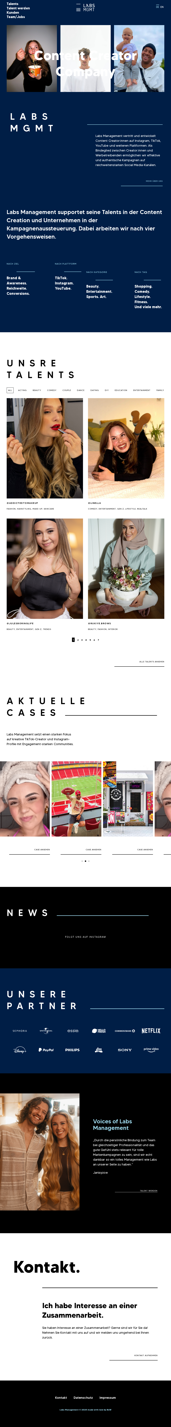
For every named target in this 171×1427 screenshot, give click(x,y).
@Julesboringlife (20, 623)
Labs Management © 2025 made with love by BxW (85, 1409)
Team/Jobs (16, 17)
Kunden (13, 13)
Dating (95, 390)
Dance (80, 390)
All (10, 390)
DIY (107, 390)
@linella (94, 502)
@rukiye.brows (99, 623)
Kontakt (61, 1398)
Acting (22, 390)
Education (121, 390)
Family (160, 390)
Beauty (37, 390)
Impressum (108, 1398)
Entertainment (141, 390)
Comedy (51, 390)
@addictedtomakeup (22, 502)
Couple (66, 390)
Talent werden (18, 8)
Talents (12, 4)
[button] (142, 179)
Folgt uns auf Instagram (85, 936)
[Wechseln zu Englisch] (161, 6)
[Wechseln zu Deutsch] (157, 6)
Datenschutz (83, 1398)
